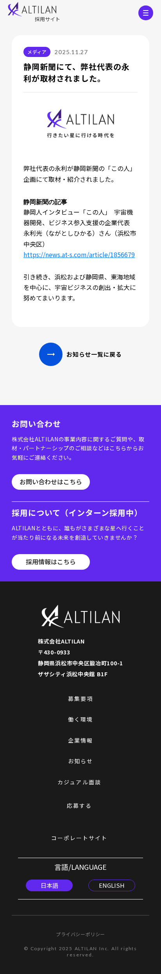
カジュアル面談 (79, 782)
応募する (79, 805)
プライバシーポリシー (80, 934)
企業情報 (80, 740)
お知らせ (80, 761)
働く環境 (80, 719)
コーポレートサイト (79, 838)
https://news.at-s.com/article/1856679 (79, 254)
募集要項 (80, 698)
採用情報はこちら (51, 561)
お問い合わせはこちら (51, 481)
